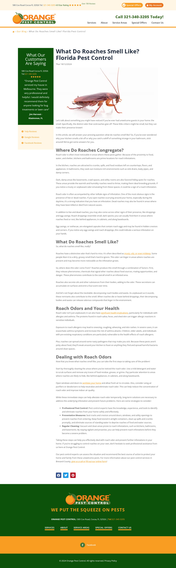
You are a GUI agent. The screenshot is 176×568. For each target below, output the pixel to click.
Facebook (91, 545)
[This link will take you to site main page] (34, 18)
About (104, 22)
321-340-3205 (49, 5)
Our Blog (22, 31)
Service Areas (119, 22)
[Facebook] (82, 545)
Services (91, 22)
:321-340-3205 (116, 519)
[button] (58, 475)
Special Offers (139, 22)
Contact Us (157, 22)
